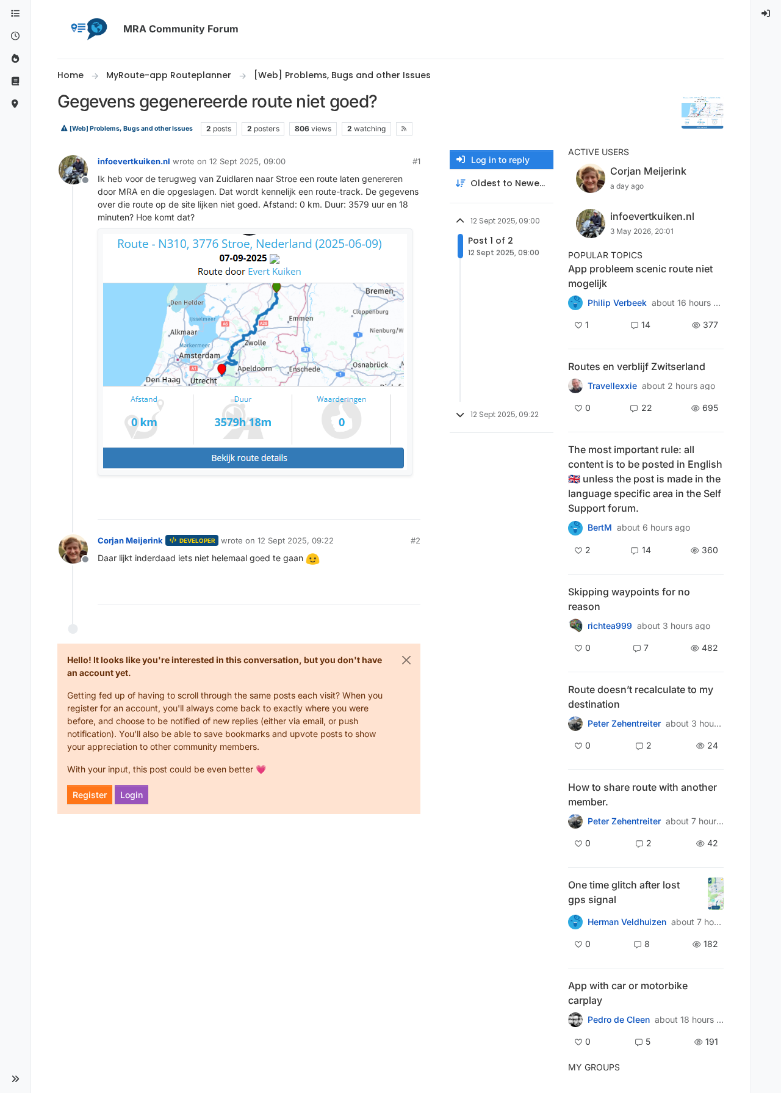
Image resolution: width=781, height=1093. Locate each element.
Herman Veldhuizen (627, 922)
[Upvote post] (367, 504)
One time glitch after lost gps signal (624, 892)
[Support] (15, 81)
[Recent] (15, 36)
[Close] (406, 660)
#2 (415, 540)
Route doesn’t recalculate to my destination (640, 696)
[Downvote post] (410, 504)
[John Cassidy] (575, 821)
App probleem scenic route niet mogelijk (640, 276)
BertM (600, 527)
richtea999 (610, 626)
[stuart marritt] (575, 626)
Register (90, 795)
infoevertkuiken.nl (134, 161)
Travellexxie (612, 386)
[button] (15, 1079)
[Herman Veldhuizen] (575, 922)
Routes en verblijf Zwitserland (636, 366)
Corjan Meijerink (130, 540)
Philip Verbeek (617, 303)
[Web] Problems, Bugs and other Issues (130, 129)
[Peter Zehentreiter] (575, 527)
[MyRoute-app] (15, 104)
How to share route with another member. (642, 794)
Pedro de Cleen (619, 1019)
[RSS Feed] (404, 129)
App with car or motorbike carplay (628, 992)
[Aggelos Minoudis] (575, 723)
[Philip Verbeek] (575, 303)
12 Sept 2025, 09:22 (295, 540)
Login (131, 795)
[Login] (766, 14)
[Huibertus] (575, 386)
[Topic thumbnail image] (716, 893)
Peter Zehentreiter (624, 723)
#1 (416, 161)
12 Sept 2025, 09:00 (247, 161)
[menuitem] (766, 14)
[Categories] (15, 14)
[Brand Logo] (87, 29)
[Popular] (15, 59)
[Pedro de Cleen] (575, 1019)
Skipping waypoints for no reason (629, 599)
